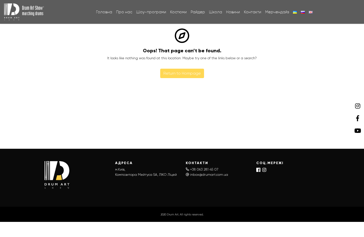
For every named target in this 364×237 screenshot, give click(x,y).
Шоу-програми (151, 11)
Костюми (178, 11)
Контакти (252, 11)
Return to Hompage (182, 73)
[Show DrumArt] (24, 12)
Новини (233, 11)
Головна (104, 11)
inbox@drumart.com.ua (209, 175)
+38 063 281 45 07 (204, 169)
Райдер (198, 11)
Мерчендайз (277, 11)
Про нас (124, 11)
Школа (215, 11)
